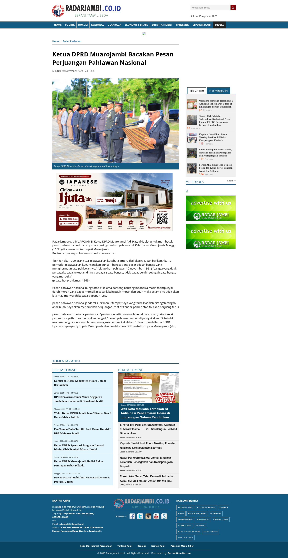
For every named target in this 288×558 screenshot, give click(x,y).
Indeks (230, 181)
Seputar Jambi (202, 24)
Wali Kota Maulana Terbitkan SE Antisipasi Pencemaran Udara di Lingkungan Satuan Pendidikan (145, 413)
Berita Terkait (64, 370)
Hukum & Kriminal (206, 507)
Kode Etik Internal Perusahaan (96, 545)
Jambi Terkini (210, 532)
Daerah (224, 507)
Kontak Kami (158, 545)
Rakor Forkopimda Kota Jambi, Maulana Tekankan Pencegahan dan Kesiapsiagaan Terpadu (146, 462)
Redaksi (142, 545)
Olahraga (114, 24)
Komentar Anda (66, 361)
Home (55, 41)
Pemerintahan (186, 519)
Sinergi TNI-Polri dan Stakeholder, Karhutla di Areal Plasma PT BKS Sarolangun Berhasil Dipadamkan (148, 429)
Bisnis (181, 513)
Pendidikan (203, 519)
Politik (70, 24)
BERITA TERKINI (130, 370)
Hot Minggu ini (218, 91)
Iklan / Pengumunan (189, 532)
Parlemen (182, 24)
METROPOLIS (195, 182)
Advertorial (185, 525)
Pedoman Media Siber (182, 545)
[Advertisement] (211, 59)
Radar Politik (185, 507)
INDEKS (219, 24)
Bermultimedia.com (179, 553)
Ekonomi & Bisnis (136, 24)
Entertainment (162, 24)
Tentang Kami (125, 545)
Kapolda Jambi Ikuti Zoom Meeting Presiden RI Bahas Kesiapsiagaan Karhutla (213, 137)
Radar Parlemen (72, 41)
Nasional (97, 24)
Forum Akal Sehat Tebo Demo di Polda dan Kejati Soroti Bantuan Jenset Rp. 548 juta (215, 168)
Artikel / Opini (220, 519)
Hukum (83, 24)
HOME (58, 24)
